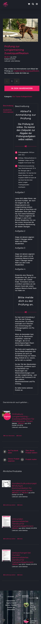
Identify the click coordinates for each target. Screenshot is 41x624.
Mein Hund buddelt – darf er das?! (33, 607)
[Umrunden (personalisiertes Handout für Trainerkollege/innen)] (6, 522)
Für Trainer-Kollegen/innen (22, 96)
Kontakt (11, 596)
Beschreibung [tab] (7, 106)
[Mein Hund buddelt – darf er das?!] (26, 604)
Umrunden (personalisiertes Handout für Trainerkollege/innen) (22, 522)
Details (20, 435)
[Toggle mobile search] (33, 4)
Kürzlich (32, 598)
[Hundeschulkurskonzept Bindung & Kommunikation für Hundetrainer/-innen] (6, 483)
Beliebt (25, 597)
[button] (3, 620)
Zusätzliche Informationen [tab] (7, 111)
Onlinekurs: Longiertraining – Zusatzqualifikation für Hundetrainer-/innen (23, 417)
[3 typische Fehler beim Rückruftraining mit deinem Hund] (26, 620)
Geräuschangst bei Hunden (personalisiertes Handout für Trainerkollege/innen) (22, 557)
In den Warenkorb (22, 88)
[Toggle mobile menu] (37, 4)
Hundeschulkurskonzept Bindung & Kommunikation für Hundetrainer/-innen (24, 487)
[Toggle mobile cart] (29, 4)
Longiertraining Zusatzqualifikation (26, 71)
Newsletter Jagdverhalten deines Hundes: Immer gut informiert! (11, 605)
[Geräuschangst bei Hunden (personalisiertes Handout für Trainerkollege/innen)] (6, 555)
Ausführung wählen (10, 505)
